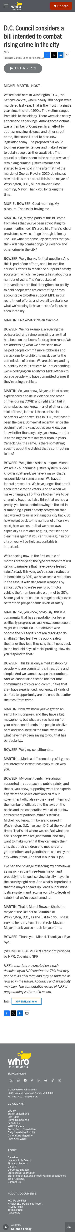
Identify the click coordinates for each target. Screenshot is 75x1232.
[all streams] (70, 1227)
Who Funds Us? (16, 1178)
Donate (62, 6)
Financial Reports (18, 1163)
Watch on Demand (18, 1113)
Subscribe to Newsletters (22, 1129)
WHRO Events (16, 1126)
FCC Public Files (17, 1200)
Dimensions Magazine (20, 1135)
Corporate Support (18, 1169)
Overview (13, 1157)
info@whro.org (31, 1096)
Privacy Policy (15, 1206)
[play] (5, 1227)
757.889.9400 (15, 1096)
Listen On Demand (18, 1120)
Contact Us (14, 1181)
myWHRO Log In (17, 1138)
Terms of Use (15, 1209)
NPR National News (27, 1001)
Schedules (14, 1123)
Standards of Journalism (21, 1172)
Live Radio (13, 1116)
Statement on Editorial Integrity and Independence (37, 1175)
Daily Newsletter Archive (21, 1132)
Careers (12, 1166)
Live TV (12, 1110)
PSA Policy (14, 1213)
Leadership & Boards (20, 1160)
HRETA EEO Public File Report (25, 1203)
